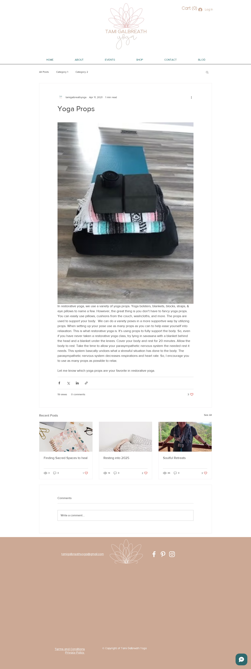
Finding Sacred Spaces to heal (65, 458)
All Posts (44, 71)
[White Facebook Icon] (154, 554)
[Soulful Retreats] (185, 437)
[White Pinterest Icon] (163, 554)
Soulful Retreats (174, 458)
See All (208, 414)
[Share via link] (86, 383)
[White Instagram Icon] (172, 554)
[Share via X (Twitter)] (68, 383)
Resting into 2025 (116, 458)
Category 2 (82, 71)
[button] (189, 8)
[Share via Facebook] (59, 383)
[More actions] (191, 97)
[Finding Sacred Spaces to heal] (65, 437)
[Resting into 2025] (125, 437)
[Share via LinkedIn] (77, 383)
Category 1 (62, 71)
